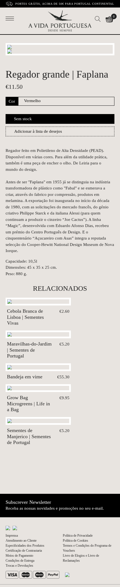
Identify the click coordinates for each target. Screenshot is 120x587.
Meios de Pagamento (19, 556)
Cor (12, 101)
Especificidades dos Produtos (25, 545)
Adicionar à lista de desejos (38, 131)
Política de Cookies (75, 540)
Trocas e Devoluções (19, 566)
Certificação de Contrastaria (24, 551)
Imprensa (12, 535)
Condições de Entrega (20, 561)
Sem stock (23, 119)
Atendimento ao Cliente (21, 540)
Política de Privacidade (78, 535)
